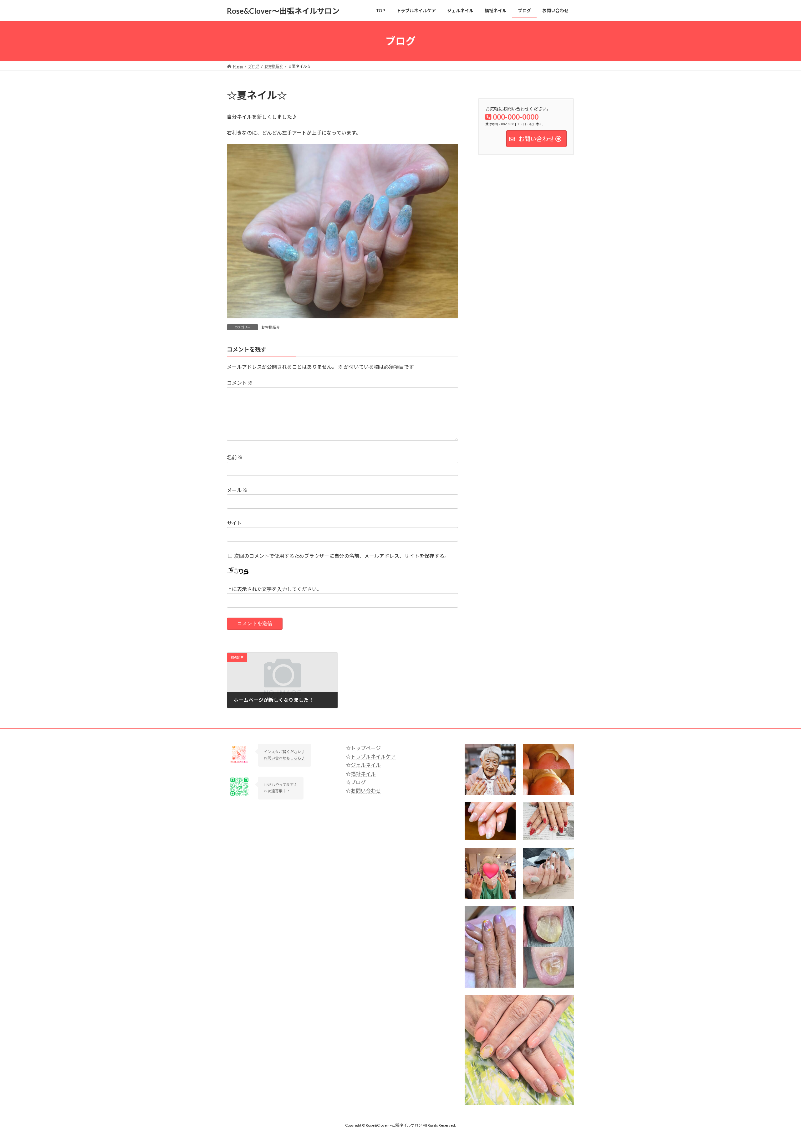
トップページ (366, 748)
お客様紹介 (270, 327)
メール (237, 490)
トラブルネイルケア (373, 756)
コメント (240, 383)
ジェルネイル (366, 765)
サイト (234, 523)
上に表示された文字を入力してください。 (274, 589)
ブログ (358, 782)
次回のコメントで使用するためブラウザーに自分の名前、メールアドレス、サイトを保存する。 (341, 556)
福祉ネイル (363, 774)
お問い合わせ (366, 791)
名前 (235, 457)
